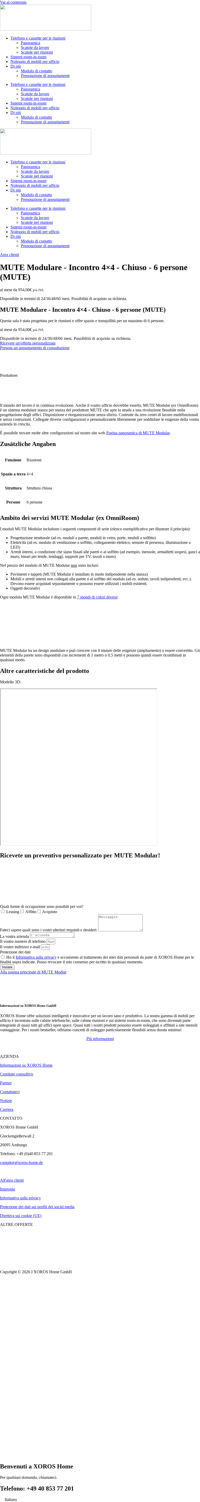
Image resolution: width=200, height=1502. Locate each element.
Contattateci (10, 1092)
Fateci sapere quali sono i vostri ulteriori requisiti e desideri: (49, 930)
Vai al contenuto (13, 2)
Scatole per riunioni (37, 52)
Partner (6, 1083)
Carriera (6, 1109)
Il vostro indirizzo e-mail (20, 947)
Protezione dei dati (15, 952)
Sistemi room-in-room (28, 57)
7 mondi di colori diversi (97, 597)
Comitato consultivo (16, 1074)
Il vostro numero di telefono (23, 941)
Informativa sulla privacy (36, 957)
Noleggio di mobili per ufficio (34, 61)
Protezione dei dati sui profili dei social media (37, 1207)
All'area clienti (12, 1180)
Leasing (12, 911)
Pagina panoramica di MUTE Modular (138, 433)
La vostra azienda (15, 936)
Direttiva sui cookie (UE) (20, 1215)
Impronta (7, 1189)
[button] (100, 1038)
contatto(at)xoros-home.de (21, 1162)
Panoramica (30, 43)
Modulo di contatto (36, 71)
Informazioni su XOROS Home (26, 1065)
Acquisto (49, 911)
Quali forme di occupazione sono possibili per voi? (41, 906)
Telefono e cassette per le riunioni (37, 38)
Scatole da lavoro (35, 47)
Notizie (6, 1100)
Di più (15, 66)
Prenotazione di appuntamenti (45, 75)
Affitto (30, 911)
